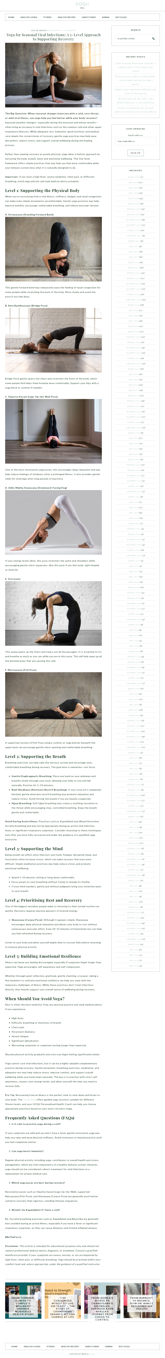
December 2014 (134, 923)
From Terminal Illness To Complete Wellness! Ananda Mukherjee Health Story (23, 1306)
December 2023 (133, 347)
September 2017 (133, 747)
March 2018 (134, 715)
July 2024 (133, 310)
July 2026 (133, 182)
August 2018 (133, 688)
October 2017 (134, 742)
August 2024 (133, 305)
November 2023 (133, 353)
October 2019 (134, 614)
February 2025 (134, 273)
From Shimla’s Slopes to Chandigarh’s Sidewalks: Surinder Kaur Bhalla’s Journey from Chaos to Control (102, 1308)
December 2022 (134, 411)
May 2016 (133, 832)
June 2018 (133, 699)
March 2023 (133, 395)
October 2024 (133, 294)
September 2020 (134, 555)
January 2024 (133, 342)
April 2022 (134, 454)
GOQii (82, 3)
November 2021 (134, 480)
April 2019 (134, 646)
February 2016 (134, 848)
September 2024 (133, 299)
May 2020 (133, 576)
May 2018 (134, 704)
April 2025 (133, 262)
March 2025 (133, 267)
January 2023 (133, 406)
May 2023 (133, 385)
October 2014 (134, 933)
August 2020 (134, 560)
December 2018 (134, 667)
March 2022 (134, 459)
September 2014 (133, 939)
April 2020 (134, 582)
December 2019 (134, 603)
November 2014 (134, 928)
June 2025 (133, 251)
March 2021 (134, 523)
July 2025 (134, 246)
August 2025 (134, 241)
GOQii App (29, 1099)
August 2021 (134, 496)
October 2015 (134, 869)
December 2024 (133, 283)
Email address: (135, 135)
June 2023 (133, 379)
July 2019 (134, 630)
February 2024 (133, 337)
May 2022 (133, 448)
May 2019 (134, 640)
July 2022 (133, 438)
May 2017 (134, 768)
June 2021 (133, 507)
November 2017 (133, 736)
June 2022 (134, 443)
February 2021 (134, 528)
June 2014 (134, 955)
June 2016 (134, 827)
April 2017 (134, 773)
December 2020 (134, 539)
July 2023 (133, 374)
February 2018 (134, 720)
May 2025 (133, 257)
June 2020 (134, 571)
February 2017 (134, 784)
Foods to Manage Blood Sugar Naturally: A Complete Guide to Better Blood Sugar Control (136, 67)
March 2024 (133, 331)
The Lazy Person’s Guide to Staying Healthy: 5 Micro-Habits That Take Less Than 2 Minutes (135, 80)
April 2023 (134, 390)
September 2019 (134, 619)
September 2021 (134, 491)
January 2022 (133, 470)
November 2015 (134, 864)
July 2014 (134, 949)
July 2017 (134, 758)
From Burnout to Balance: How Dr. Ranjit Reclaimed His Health (141, 1303)
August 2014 (133, 944)
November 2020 (134, 544)
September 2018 (133, 683)
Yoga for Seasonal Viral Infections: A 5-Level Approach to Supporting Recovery (53, 36)
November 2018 (134, 672)
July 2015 (134, 885)
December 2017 (134, 731)
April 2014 (134, 965)
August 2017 (134, 752)
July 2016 (134, 821)
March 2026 (133, 203)
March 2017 (134, 779)
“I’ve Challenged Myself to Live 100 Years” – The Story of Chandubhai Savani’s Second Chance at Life (62, 1307)
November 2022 (133, 416)
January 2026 (133, 214)
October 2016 (134, 805)
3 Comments (70, 30)
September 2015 (134, 875)
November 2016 (134, 800)
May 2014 (134, 960)
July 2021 (134, 502)
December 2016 (134, 795)
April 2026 (133, 198)
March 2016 (133, 843)
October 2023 (133, 358)
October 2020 (133, 550)
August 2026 (134, 177)
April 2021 (134, 518)
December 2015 (134, 859)
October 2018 (134, 678)
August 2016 (134, 816)
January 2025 (133, 278)
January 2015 (133, 917)
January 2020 (134, 598)
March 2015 (134, 907)
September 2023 (133, 363)
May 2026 (133, 193)
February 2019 (134, 656)
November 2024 (133, 289)
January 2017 (134, 789)
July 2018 (134, 694)
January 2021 (134, 534)
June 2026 (133, 187)
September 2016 (134, 811)
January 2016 (134, 853)
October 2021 (134, 486)
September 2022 (133, 427)
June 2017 (134, 763)
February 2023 (134, 400)
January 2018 (133, 726)
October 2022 (133, 422)
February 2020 (134, 592)
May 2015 (134, 896)
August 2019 (134, 624)
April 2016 (134, 837)
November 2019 (134, 608)
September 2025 (134, 235)
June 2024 (133, 315)
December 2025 (133, 219)
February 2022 (134, 464)
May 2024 (133, 321)
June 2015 (133, 891)
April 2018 (134, 710)
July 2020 (134, 566)
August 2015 (134, 880)
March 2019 (134, 651)
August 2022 (134, 432)
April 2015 (134, 901)
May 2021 (133, 512)
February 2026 (134, 209)
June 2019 (133, 635)
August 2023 (134, 369)
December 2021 (134, 475)
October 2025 (133, 230)
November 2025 (133, 225)
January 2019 (134, 662)
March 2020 (133, 587)
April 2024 (133, 326)
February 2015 (134, 912)
